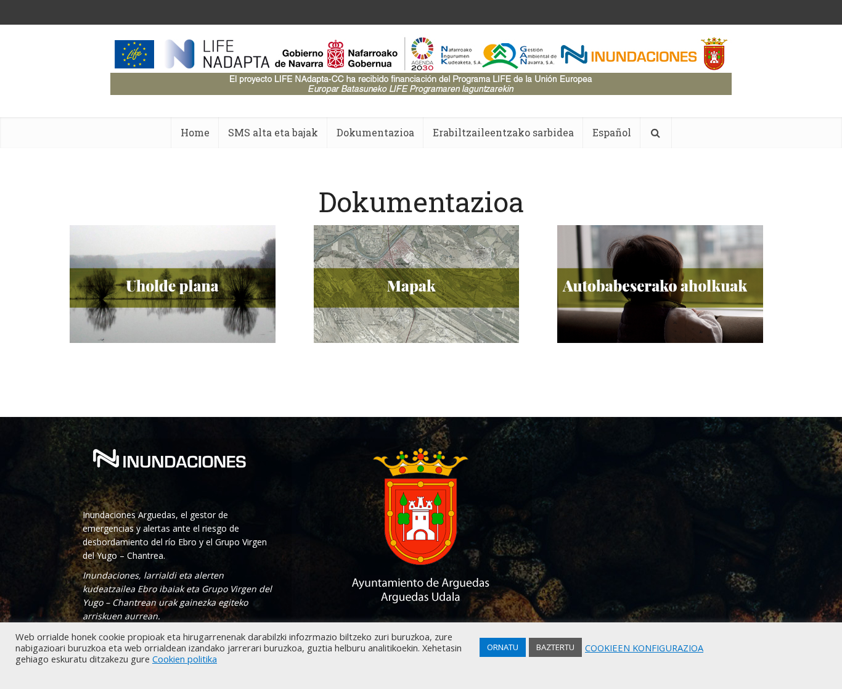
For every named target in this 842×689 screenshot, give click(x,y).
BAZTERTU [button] (555, 647)
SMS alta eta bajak (273, 132)
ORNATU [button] (502, 647)
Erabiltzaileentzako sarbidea (503, 132)
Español (611, 132)
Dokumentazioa (375, 132)
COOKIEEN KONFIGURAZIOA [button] (644, 647)
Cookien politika (184, 659)
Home (195, 132)
